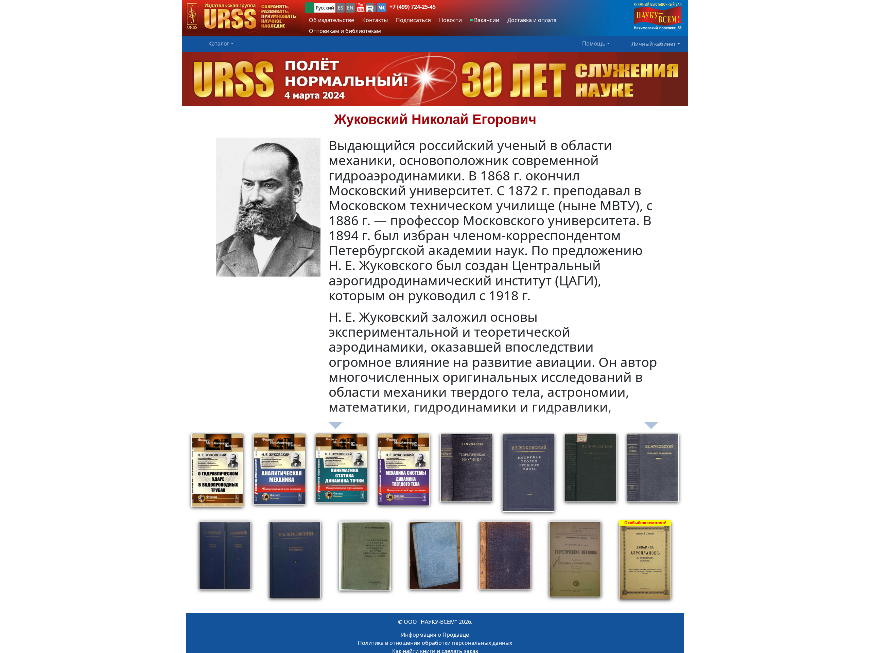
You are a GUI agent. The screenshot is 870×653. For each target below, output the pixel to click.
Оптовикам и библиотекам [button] (345, 31)
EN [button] (350, 7)
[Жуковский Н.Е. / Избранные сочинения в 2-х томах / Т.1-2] (225, 564)
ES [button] (340, 7)
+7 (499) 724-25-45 (412, 7)
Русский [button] (325, 7)
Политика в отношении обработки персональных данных (435, 643)
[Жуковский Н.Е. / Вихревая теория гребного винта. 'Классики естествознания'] (528, 476)
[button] (360, 7)
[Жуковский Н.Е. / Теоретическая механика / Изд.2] (466, 476)
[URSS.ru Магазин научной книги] (241, 16)
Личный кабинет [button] (653, 43)
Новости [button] (450, 20)
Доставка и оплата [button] (532, 20)
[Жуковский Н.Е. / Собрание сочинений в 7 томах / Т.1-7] (653, 476)
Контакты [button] (375, 20)
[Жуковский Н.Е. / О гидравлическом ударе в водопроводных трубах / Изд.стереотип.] (217, 476)
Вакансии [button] (486, 20)
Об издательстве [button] (331, 20)
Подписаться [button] (413, 20)
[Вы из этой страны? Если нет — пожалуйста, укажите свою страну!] (309, 7)
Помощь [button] (594, 43)
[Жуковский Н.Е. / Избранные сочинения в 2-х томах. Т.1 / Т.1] (295, 564)
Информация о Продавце (435, 634)
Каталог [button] (218, 43)
